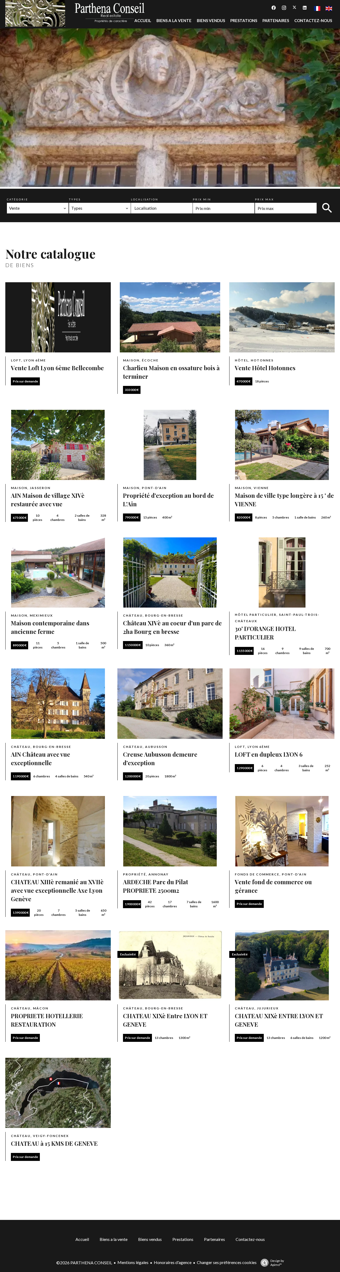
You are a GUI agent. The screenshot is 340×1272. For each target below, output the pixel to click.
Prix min (202, 199)
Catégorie (17, 199)
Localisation (144, 199)
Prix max (264, 199)
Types (75, 199)
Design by (277, 1263)
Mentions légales (132, 1262)
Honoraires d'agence (173, 1262)
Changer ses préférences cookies (227, 1262)
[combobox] (38, 208)
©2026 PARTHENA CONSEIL (84, 1262)
